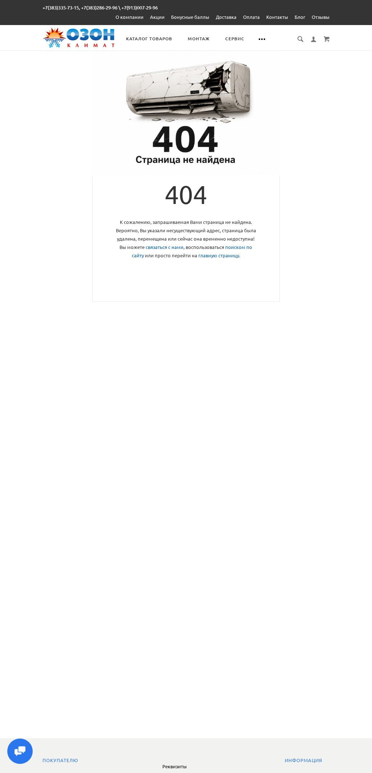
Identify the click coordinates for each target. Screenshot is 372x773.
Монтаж (199, 38)
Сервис (234, 38)
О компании (129, 17)
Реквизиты (174, 766)
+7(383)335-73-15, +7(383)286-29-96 (80, 7)
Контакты (277, 17)
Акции (157, 17)
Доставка (226, 17)
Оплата (251, 17)
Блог (300, 17)
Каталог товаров (149, 38)
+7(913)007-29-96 (139, 7)
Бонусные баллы (190, 17)
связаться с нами (164, 247)
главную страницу (218, 255)
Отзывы (320, 17)
